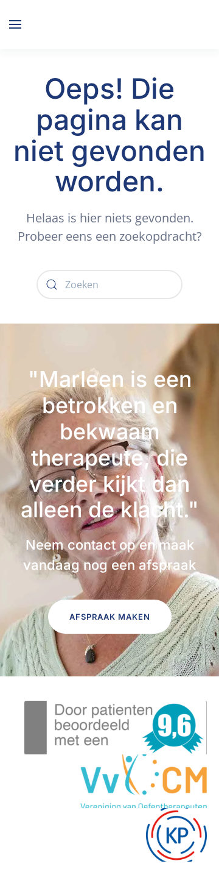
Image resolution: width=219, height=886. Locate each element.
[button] (15, 24)
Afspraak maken (109, 617)
